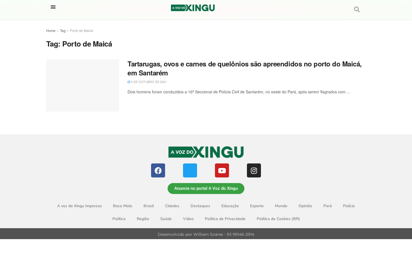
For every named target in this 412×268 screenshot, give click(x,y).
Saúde (166, 218)
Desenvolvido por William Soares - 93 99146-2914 (206, 234)
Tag (63, 30)
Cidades (172, 206)
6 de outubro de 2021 (148, 81)
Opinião (305, 206)
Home (50, 30)
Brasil (148, 206)
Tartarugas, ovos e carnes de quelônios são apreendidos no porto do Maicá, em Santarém (245, 68)
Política (119, 218)
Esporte (257, 206)
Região (143, 218)
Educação (230, 206)
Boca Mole (122, 206)
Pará (327, 206)
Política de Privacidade (225, 218)
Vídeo (188, 218)
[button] (53, 7)
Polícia (349, 206)
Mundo (281, 206)
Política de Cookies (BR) (278, 218)
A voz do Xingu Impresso (79, 206)
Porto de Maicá (81, 30)
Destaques (200, 206)
